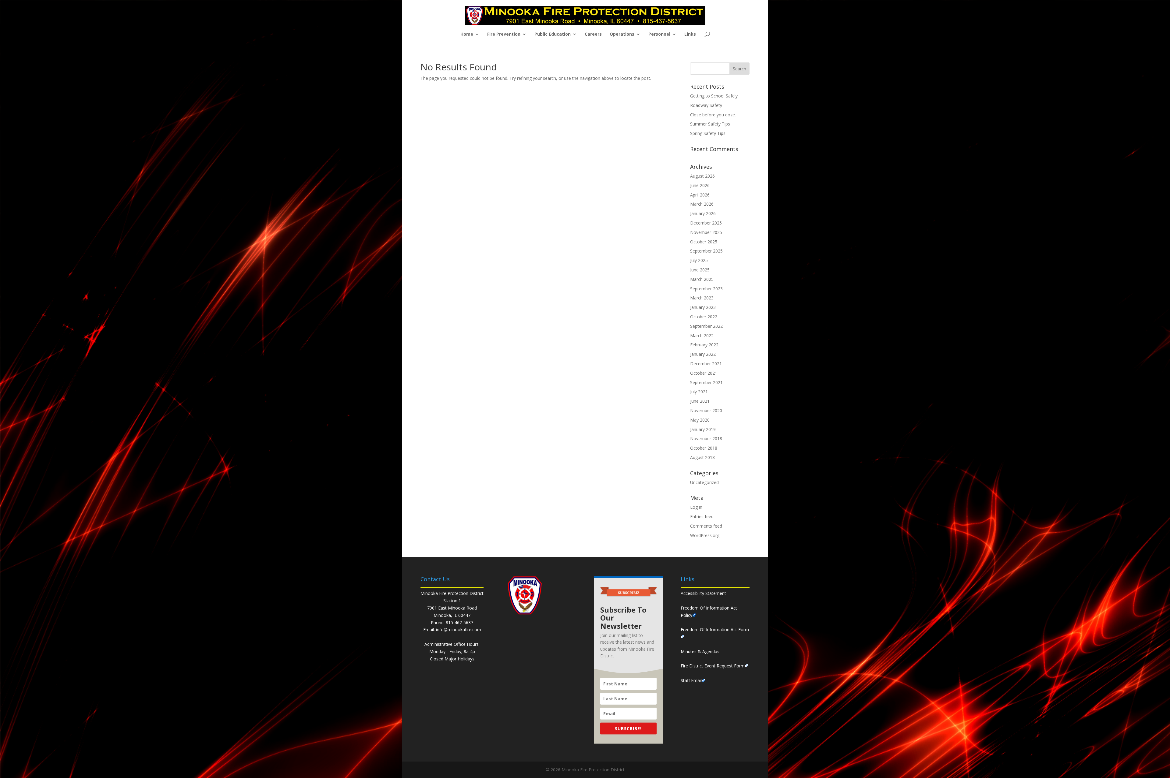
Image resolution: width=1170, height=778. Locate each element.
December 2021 (706, 363)
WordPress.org (704, 535)
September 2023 (706, 289)
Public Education (552, 34)
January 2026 (703, 213)
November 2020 (706, 410)
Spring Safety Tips (707, 133)
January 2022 (703, 354)
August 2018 (702, 457)
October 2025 (703, 242)
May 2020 (700, 420)
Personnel (659, 34)
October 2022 (703, 317)
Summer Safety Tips (710, 124)
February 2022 (704, 345)
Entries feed (702, 516)
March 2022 (702, 335)
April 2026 (700, 195)
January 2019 (703, 429)
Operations (622, 34)
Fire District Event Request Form (713, 666)
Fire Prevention (503, 34)
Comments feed (706, 526)
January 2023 (703, 307)
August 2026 (702, 176)
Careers (593, 34)
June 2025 (700, 270)
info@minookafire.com (458, 629)
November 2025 (706, 232)
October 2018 (703, 448)
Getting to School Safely (714, 96)
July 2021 (699, 391)
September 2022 (706, 326)
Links (690, 34)
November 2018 (706, 438)
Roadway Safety (706, 105)
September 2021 (706, 382)
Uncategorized (704, 482)
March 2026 (702, 204)
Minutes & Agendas (700, 651)
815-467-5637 (459, 622)
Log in (696, 507)
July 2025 (699, 260)
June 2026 (700, 185)
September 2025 (706, 251)
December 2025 (706, 223)
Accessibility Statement (703, 593)
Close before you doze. (713, 115)
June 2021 (700, 401)
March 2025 (702, 279)
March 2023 (702, 298)
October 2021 (703, 373)
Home (466, 34)
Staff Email (691, 680)
